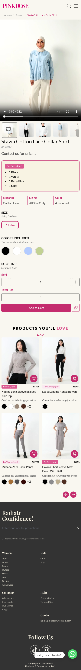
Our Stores (7, 605)
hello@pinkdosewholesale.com (55, 620)
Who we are (8, 598)
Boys (42, 562)
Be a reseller (8, 601)
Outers (5, 569)
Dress (5, 562)
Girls (42, 558)
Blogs (5, 609)
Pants (5, 566)
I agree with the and (24, 539)
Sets (4, 577)
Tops (4, 558)
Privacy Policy (47, 598)
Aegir (53, 666)
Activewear (7, 584)
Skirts (5, 573)
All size (10, 225)
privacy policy (25, 539)
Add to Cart (36, 307)
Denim (5, 581)
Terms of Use (46, 601)
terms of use (39, 539)
